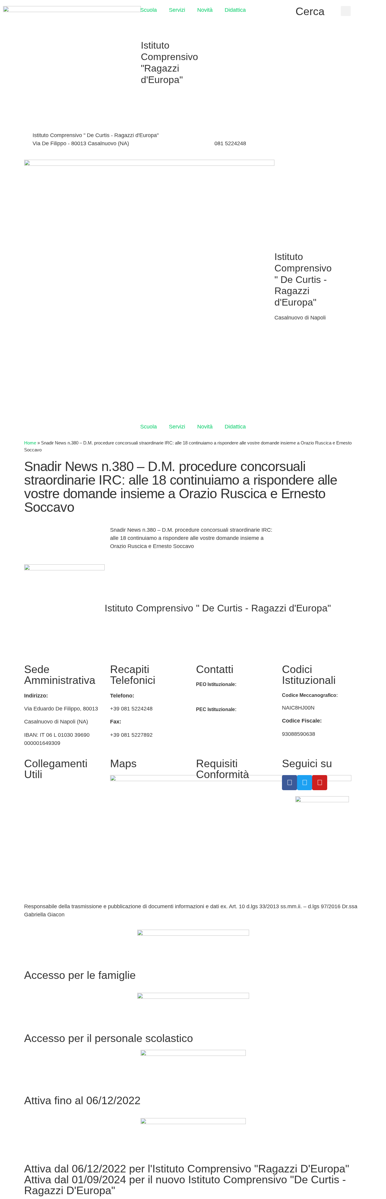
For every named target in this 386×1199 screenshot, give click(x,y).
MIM (29, 790)
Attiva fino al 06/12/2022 (82, 1100)
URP (30, 818)
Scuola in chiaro (43, 837)
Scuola (148, 10)
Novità (205, 10)
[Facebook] (307, 136)
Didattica (235, 10)
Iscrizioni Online (43, 804)
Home (30, 442)
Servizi (177, 10)
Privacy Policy (213, 790)
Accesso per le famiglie (80, 975)
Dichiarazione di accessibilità (230, 804)
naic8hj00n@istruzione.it (171, 143)
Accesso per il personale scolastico (108, 1038)
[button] (346, 11)
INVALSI (34, 851)
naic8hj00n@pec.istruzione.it (230, 722)
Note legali (209, 823)
